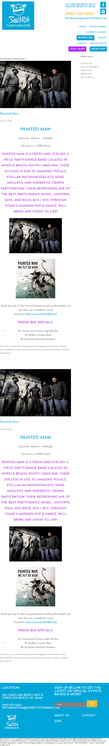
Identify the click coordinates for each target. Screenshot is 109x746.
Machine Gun (86, 70)
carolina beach (51, 346)
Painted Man (9, 113)
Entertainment (98, 27)
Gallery (102, 38)
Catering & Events (96, 32)
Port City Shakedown (90, 67)
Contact (82, 43)
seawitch (46, 350)
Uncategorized (27, 346)
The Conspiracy (87, 77)
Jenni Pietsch (5, 353)
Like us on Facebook (103, 4)
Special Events (98, 43)
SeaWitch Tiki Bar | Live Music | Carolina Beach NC (18, 15)
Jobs (57, 721)
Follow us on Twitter (103, 11)
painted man (35, 350)
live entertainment (21, 350)
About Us (61, 715)
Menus (82, 27)
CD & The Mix (86, 64)
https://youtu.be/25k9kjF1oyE (41, 314)
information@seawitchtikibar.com (86, 19)
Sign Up (92, 704)
